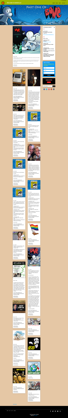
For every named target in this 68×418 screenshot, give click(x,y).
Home (53, 3)
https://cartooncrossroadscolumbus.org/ (48, 34)
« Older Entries (15, 404)
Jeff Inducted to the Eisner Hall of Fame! (33, 162)
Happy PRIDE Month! (32, 237)
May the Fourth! (31, 351)
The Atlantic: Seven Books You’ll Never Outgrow (33, 268)
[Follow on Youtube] (51, 89)
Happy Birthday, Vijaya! (32, 391)
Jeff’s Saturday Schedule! (18, 139)
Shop (60, 3)
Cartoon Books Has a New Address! (18, 343)
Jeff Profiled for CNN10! (17, 112)
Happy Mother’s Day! (32, 327)
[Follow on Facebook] (44, 89)
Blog (57, 3)
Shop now (49, 82)
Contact (63, 3)
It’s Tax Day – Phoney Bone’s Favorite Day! (18, 385)
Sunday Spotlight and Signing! (32, 123)
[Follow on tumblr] (53, 89)
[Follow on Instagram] (49, 89)
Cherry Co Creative (35, 415)
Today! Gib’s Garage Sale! (18, 279)
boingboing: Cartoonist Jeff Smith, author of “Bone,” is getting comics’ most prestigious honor (18, 242)
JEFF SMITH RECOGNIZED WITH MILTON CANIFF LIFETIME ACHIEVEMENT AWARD (18, 315)
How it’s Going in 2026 (17, 87)
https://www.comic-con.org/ (47, 41)
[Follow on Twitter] (46, 89)
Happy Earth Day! (31, 375)
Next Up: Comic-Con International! (17, 199)
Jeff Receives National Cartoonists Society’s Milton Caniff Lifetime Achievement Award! (33, 88)
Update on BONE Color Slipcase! (21, 55)
